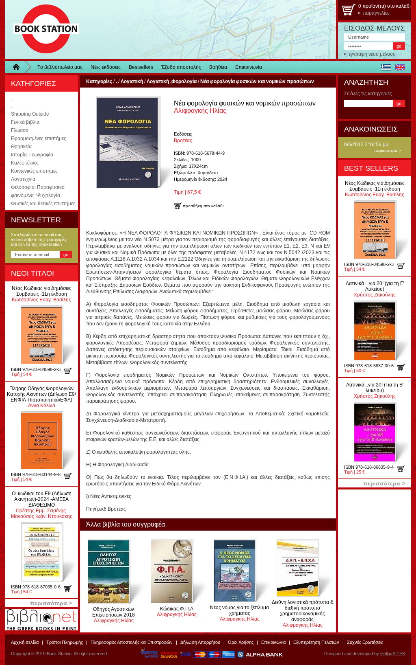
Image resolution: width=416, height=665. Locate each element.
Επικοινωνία (248, 67)
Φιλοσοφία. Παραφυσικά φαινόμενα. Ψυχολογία (38, 191)
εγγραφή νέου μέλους (372, 54)
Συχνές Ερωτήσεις (365, 642)
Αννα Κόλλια (41, 397)
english (400, 67)
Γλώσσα (19, 130)
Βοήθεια (218, 67)
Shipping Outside (30, 114)
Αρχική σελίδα (25, 642)
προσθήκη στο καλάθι (71, 371)
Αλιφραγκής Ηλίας (113, 614)
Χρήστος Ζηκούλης (375, 289)
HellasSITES (392, 653)
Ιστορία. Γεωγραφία (32, 155)
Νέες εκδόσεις (106, 67)
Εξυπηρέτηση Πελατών (316, 642)
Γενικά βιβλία (25, 122)
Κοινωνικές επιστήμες (34, 171)
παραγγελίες (376, 13)
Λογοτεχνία (23, 179)
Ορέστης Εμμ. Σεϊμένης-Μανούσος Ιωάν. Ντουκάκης (41, 505)
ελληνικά (386, 67)
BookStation (42, 29)
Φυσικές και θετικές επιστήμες (43, 203)
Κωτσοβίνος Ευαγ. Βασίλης (42, 294)
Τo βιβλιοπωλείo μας (59, 67)
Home (19, 67)
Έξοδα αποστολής (181, 67)
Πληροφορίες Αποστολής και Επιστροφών (132, 642)
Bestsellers (141, 67)
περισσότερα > (387, 150)
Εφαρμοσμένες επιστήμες (38, 138)
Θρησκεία (21, 146)
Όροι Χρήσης (241, 642)
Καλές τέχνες (25, 163)
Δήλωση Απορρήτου (200, 642)
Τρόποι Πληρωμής (64, 642)
